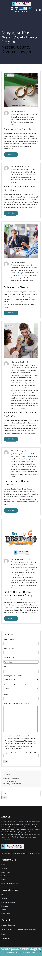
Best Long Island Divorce (21, 265)
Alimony (34, 114)
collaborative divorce (28, 278)
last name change (30, 174)
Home (3, 865)
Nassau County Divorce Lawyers (26, 119)
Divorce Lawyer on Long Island (21, 378)
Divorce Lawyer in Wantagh (19, 280)
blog (33, 365)
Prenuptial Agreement (8, 902)
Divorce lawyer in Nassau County (21, 582)
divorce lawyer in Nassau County (21, 567)
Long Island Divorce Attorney (20, 398)
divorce (13, 117)
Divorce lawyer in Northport (28, 375)
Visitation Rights (26, 385)
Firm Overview (5, 872)
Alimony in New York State (19, 128)
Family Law (4, 876)
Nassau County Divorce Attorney (26, 466)
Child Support (24, 367)
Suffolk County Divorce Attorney (21, 406)
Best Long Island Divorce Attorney (25, 388)
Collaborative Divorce (18, 268)
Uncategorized (15, 180)
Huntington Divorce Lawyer (20, 380)
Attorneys (4, 868)
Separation (30, 383)
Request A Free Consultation (10, 883)
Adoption (4, 899)
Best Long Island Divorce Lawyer (21, 390)
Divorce (3, 895)
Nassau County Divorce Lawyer (27, 403)
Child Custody (15, 367)
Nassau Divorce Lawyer (21, 572)
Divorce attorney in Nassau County (22, 565)
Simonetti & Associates (20, 114)
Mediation (4, 906)
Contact (3, 880)
